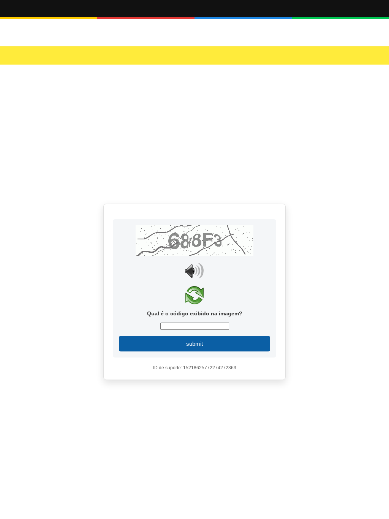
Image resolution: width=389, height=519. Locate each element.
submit (194, 343)
